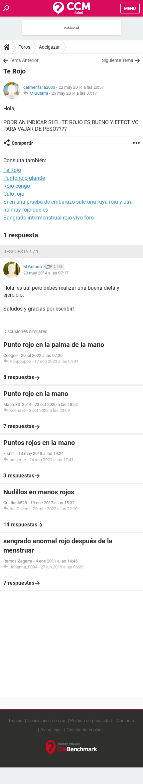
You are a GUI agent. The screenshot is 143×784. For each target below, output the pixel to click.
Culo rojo (13, 194)
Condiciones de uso (46, 720)
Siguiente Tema (117, 60)
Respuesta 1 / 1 (21, 251)
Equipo (15, 720)
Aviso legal (51, 729)
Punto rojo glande (24, 178)
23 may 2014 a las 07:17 (74, 93)
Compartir (22, 143)
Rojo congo (16, 186)
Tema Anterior (24, 60)
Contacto (125, 720)
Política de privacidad (91, 720)
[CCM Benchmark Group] (71, 748)
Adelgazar (49, 47)
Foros (24, 47)
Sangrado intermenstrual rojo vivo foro (48, 218)
